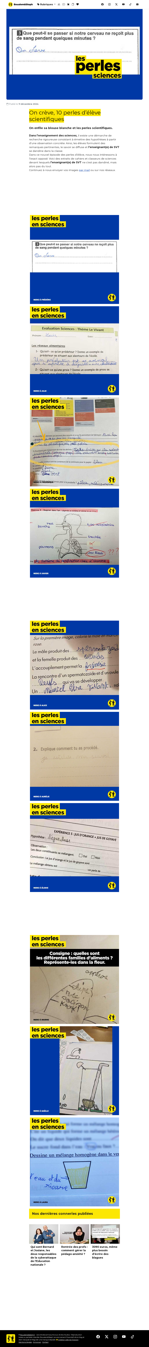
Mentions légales (25, 1342)
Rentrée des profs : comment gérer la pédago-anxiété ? (74, 1250)
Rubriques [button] (46, 4)
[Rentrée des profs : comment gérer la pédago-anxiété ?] (74, 1234)
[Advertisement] (74, 194)
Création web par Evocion (68, 1340)
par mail (84, 170)
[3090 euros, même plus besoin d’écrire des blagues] (105, 1234)
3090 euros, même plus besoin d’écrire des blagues (104, 1252)
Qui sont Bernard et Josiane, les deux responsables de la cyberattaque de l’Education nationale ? (43, 1255)
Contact (45, 1342)
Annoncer (37, 1342)
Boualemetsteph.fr (27, 1335)
